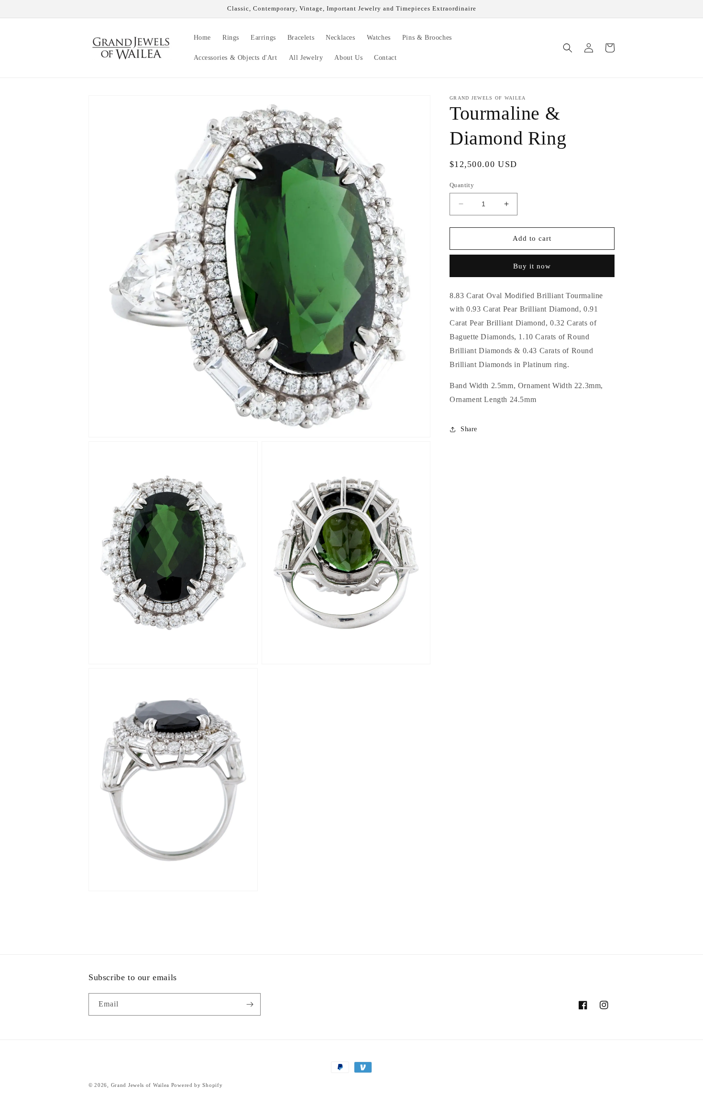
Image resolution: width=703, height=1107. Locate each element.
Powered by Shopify (197, 1085)
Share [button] (469, 429)
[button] (567, 47)
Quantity (462, 185)
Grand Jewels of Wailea (140, 1085)
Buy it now (532, 266)
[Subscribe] (249, 1004)
